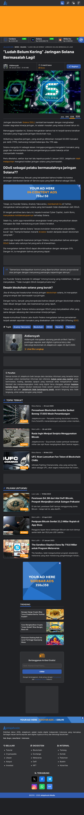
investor (42, 232)
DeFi (35, 761)
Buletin (62, 761)
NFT (34, 765)
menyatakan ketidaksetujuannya (18, 215)
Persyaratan (57, 677)
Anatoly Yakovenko (22, 327)
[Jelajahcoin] (5, 3)
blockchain (52, 292)
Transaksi (70, 327)
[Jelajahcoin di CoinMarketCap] (81, 40)
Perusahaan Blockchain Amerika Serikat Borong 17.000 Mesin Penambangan (53, 412)
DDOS (49, 327)
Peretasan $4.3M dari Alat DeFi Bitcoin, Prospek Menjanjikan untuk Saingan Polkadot (56, 500)
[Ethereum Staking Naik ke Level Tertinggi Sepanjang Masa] (55, 640)
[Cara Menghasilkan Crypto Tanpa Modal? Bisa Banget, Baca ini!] (55, 627)
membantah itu (55, 204)
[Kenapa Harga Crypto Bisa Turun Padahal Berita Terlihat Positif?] (55, 614)
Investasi (9, 765)
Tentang (63, 750)
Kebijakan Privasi (40, 679)
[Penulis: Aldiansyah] (5, 66)
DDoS (6, 243)
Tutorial (9, 750)
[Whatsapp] (42, 786)
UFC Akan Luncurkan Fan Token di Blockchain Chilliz (56, 458)
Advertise (64, 765)
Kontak (63, 754)
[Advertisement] (42, 21)
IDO (76, 320)
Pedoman (64, 758)
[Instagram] (34, 786)
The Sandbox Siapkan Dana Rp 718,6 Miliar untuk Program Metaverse (54, 546)
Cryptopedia (11, 754)
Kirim (42, 672)
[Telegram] (49, 779)
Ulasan (9, 758)
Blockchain (38, 327)
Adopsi (9, 761)
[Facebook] (42, 779)
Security (59, 327)
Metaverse (37, 758)
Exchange (37, 754)
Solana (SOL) (29, 122)
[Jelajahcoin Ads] (42, 192)
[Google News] (49, 786)
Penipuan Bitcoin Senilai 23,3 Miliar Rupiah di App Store (55, 523)
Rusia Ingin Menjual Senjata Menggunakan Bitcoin (54, 435)
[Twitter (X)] (34, 779)
